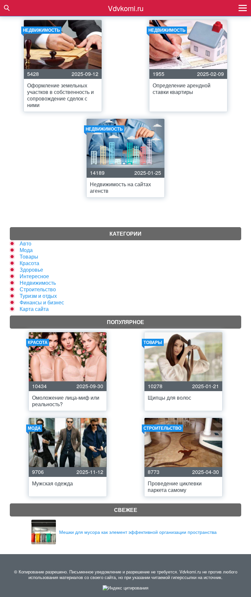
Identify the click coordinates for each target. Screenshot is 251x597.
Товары (29, 256)
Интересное (34, 276)
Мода (26, 250)
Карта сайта (34, 309)
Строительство (38, 289)
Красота (29, 263)
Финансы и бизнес (42, 302)
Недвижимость (38, 282)
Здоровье (31, 269)
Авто (25, 243)
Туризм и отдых (38, 295)
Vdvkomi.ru (125, 8)
